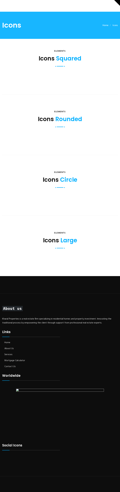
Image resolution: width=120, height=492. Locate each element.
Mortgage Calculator (14, 360)
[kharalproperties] (11, 6)
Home (105, 25)
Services (8, 354)
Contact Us (10, 366)
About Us (9, 348)
